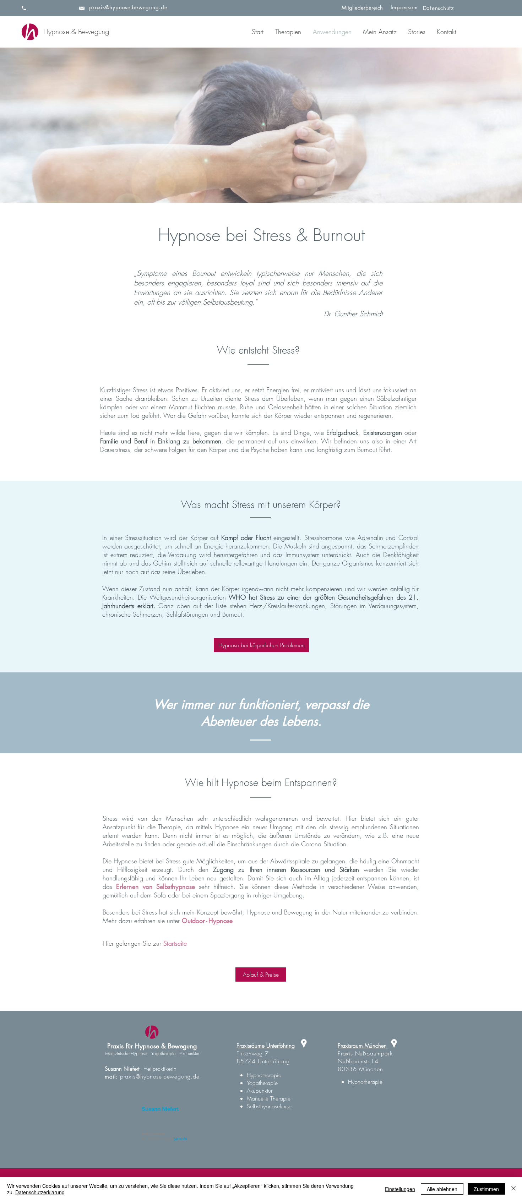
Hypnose (220, 920)
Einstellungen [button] (400, 1188)
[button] (286, 31)
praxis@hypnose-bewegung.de (160, 1076)
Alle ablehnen (442, 1188)
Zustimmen (486, 1188)
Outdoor (193, 920)
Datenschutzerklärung (40, 1192)
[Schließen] (513, 1189)
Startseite (175, 943)
